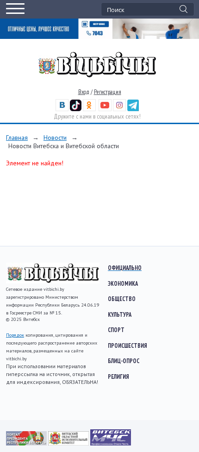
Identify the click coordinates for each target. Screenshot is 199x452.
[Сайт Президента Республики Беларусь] (27, 443)
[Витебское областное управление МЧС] (110, 443)
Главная (17, 137)
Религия (118, 376)
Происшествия (127, 345)
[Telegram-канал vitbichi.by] (133, 109)
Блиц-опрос (123, 360)
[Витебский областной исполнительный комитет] (69, 443)
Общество (122, 298)
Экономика (123, 283)
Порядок (15, 335)
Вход (83, 92)
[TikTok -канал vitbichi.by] (75, 109)
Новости (55, 137)
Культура (119, 314)
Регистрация (107, 92)
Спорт (116, 329)
